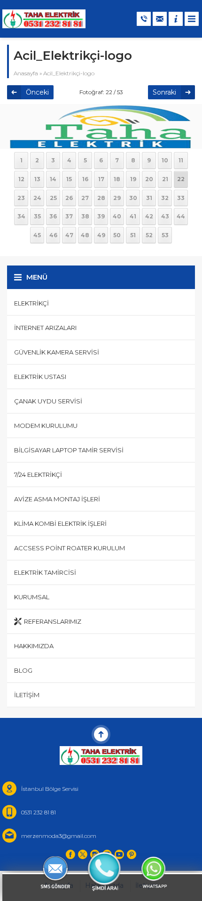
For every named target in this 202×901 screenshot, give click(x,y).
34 (21, 216)
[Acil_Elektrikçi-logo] (101, 142)
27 (85, 197)
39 (101, 216)
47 (69, 235)
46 (53, 235)
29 (117, 197)
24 (37, 197)
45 (37, 235)
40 (117, 216)
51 (133, 235)
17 (101, 179)
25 (53, 197)
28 (101, 197)
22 (181, 179)
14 (53, 179)
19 (133, 179)
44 (181, 216)
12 (21, 179)
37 (69, 216)
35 (37, 216)
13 (37, 179)
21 (165, 179)
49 (101, 235)
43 (165, 216)
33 (181, 197)
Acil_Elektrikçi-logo (68, 73)
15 (69, 179)
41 (133, 216)
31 (149, 197)
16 (85, 179)
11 (181, 160)
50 (117, 235)
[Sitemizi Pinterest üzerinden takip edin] (131, 854)
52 (149, 235)
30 (133, 197)
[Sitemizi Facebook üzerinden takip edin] (70, 854)
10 (165, 160)
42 (149, 216)
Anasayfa (26, 73)
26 (69, 197)
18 (117, 179)
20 (149, 179)
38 (85, 216)
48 (85, 235)
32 (165, 197)
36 (53, 216)
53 (165, 235)
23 (21, 197)
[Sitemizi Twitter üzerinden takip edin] (82, 854)
